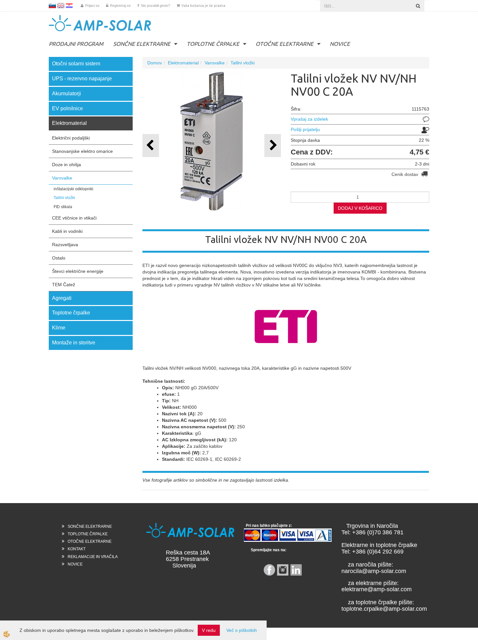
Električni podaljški (71, 137)
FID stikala (63, 207)
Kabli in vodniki (67, 231)
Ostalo (58, 257)
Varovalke (62, 177)
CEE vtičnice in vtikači (74, 217)
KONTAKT (77, 549)
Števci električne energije (77, 271)
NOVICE (340, 44)
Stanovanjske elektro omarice (82, 151)
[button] (272, 145)
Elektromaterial (183, 62)
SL (52, 5)
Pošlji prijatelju (305, 129)
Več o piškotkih (241, 630)
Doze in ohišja (66, 164)
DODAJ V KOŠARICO (360, 208)
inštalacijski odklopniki (73, 189)
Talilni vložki (64, 197)
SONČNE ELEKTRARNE (141, 44)
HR (69, 5)
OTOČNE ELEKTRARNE (284, 44)
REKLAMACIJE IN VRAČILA (93, 556)
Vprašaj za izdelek (309, 119)
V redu (209, 630)
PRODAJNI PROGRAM (76, 44)
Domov (154, 62)
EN (60, 5)
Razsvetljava (65, 244)
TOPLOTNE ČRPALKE (213, 44)
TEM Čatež (63, 284)
